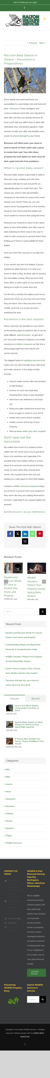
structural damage (18, 136)
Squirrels (10, 828)
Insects (9, 784)
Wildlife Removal (38, 512)
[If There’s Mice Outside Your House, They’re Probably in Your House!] (9, 740)
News (8, 791)
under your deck (29, 431)
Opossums (10, 799)
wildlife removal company (25, 486)
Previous (33, 43)
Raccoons (14, 108)
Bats (8, 769)
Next (41, 43)
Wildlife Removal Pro (14, 512)
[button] (6, 582)
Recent (35, 698)
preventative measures (21, 344)
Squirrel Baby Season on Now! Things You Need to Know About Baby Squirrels (29, 724)
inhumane (25, 335)
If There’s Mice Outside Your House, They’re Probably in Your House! (29, 741)
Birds (8, 777)
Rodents (9, 813)
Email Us (12, 923)
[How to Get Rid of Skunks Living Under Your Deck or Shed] (9, 707)
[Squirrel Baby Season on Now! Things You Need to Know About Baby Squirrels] (9, 723)
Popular (14, 698)
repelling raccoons (32, 360)
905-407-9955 (31, 2)
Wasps (9, 835)
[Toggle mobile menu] (44, 18)
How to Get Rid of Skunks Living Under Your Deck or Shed (27, 708)
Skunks (9, 821)
